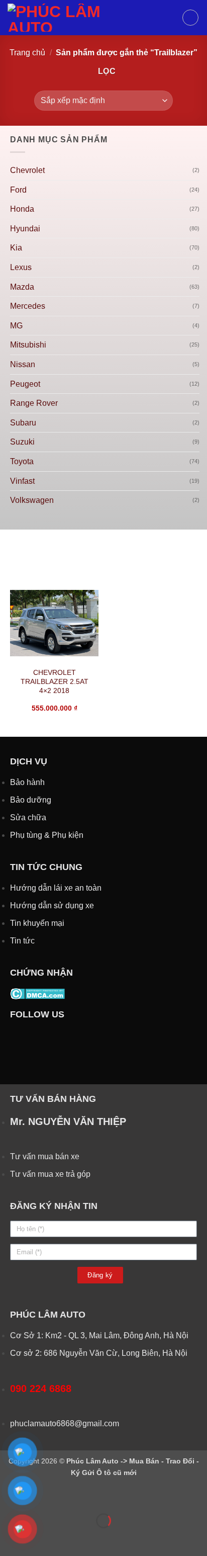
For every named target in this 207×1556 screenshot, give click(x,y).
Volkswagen (32, 500)
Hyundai (25, 228)
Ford (18, 190)
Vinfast (22, 481)
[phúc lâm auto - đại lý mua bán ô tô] (91, 17)
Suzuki (22, 442)
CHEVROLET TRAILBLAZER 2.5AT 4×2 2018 (54, 681)
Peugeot (25, 384)
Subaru (23, 422)
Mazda (22, 287)
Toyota (22, 461)
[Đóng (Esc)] (98, 1496)
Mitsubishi (28, 344)
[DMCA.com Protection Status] (37, 993)
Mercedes (27, 306)
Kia (16, 247)
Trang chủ (27, 52)
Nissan (22, 364)
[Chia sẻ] (68, 1496)
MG (16, 325)
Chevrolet (27, 170)
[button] (190, 18)
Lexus (21, 267)
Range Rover (34, 403)
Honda (22, 209)
